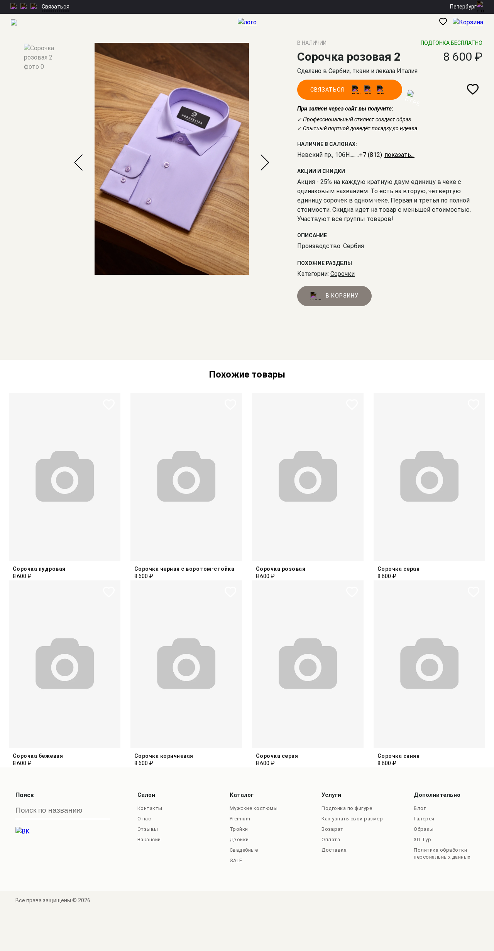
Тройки (239, 829)
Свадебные (244, 850)
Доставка (334, 850)
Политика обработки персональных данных (442, 853)
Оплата (330, 839)
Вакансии (149, 839)
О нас (144, 819)
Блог (420, 808)
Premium (240, 819)
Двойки (239, 839)
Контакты (149, 808)
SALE (236, 860)
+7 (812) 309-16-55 (386, 154)
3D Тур (422, 839)
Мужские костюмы (254, 808)
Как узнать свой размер (352, 819)
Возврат (332, 829)
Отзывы (147, 829)
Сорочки (342, 273)
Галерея (424, 819)
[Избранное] (446, 23)
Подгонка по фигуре (346, 808)
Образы (423, 829)
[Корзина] (473, 23)
